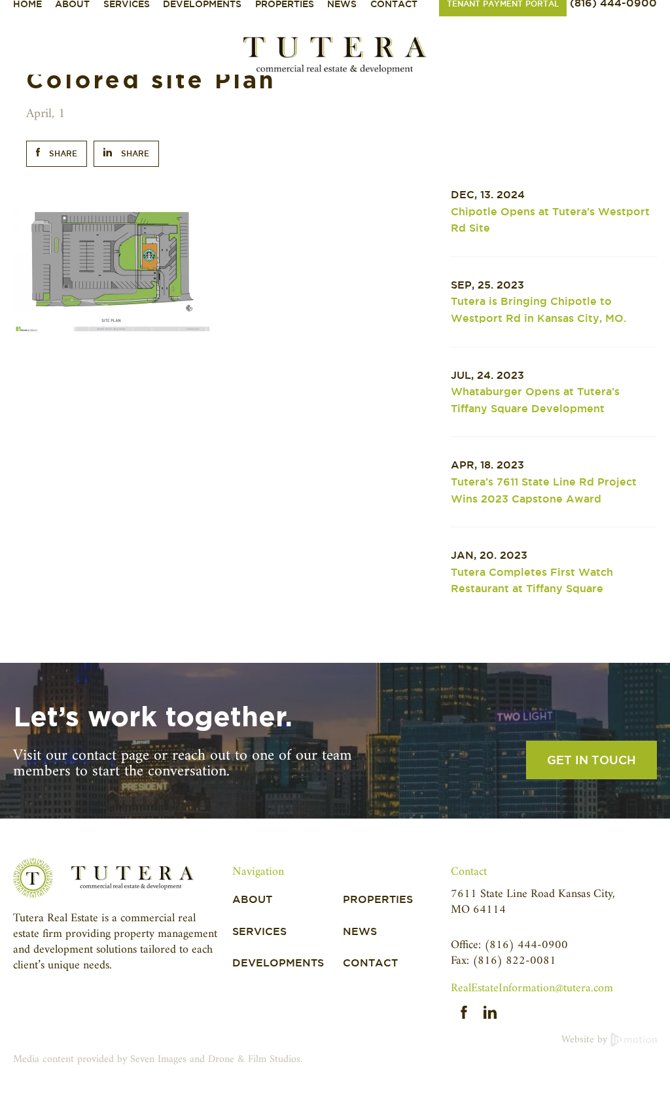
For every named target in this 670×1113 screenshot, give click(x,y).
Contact (370, 962)
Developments (278, 962)
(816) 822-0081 (514, 961)
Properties (378, 899)
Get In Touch (591, 760)
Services (259, 931)
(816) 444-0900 (526, 945)
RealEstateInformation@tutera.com (532, 988)
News (360, 931)
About (252, 899)
